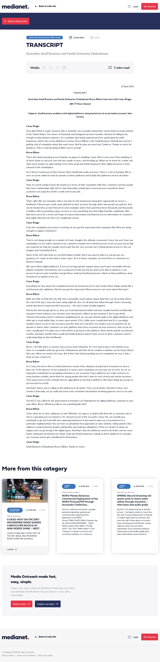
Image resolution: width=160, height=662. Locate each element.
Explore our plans (45, 603)
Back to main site (47, 6)
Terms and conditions (26, 655)
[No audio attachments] (57, 68)
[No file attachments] (51, 68)
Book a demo (19, 603)
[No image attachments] (44, 68)
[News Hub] (15, 6)
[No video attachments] (64, 68)
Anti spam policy (45, 655)
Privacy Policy (8, 655)
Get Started (150, 6)
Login (135, 6)
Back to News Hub (17, 21)
